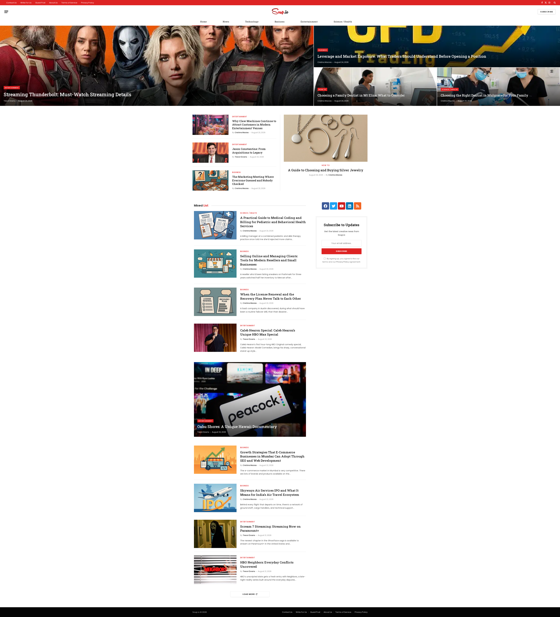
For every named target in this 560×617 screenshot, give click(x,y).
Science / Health (343, 21)
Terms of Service (69, 2)
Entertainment (309, 21)
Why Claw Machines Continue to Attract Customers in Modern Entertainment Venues (254, 124)
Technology (252, 21)
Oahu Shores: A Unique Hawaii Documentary (237, 426)
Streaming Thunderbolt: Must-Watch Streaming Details (67, 94)
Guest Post (40, 2)
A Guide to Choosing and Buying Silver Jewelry (325, 170)
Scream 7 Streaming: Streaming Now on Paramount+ (270, 528)
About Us (53, 2)
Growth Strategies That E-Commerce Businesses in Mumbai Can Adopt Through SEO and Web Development (272, 456)
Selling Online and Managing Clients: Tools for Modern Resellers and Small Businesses (269, 260)
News (226, 21)
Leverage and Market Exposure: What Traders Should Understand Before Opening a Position (401, 56)
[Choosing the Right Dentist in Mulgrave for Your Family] (498, 87)
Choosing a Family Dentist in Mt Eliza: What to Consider (361, 95)
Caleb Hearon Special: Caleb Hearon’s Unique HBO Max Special (267, 332)
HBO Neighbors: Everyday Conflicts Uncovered (266, 564)
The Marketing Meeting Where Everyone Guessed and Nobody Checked (253, 180)
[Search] (554, 2)
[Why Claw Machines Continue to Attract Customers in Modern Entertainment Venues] (210, 125)
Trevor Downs (9, 101)
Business (280, 21)
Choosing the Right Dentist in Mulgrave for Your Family (484, 95)
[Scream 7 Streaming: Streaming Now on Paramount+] (215, 534)
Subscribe (546, 11)
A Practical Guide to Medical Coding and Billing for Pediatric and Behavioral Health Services (273, 222)
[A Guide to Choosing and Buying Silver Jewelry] (326, 138)
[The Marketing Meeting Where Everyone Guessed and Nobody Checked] (210, 180)
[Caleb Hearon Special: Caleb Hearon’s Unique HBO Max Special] (215, 338)
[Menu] (6, 11)
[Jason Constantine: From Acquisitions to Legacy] (210, 152)
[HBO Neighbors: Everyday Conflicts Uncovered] (215, 570)
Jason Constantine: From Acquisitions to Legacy (249, 150)
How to (322, 89)
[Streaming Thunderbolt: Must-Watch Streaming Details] (157, 66)
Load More (249, 594)
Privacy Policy (87, 2)
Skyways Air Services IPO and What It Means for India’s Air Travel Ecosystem (269, 492)
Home (203, 21)
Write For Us (26, 2)
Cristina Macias (324, 62)
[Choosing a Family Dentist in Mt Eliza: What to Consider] (375, 87)
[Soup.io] (280, 11)
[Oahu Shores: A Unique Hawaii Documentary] (250, 399)
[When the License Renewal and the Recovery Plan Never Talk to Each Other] (215, 302)
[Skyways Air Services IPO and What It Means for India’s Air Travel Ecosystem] (215, 498)
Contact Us (11, 2)
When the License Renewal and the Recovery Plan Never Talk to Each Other (270, 296)
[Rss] (357, 206)
